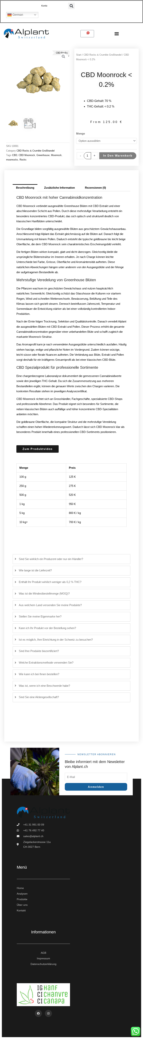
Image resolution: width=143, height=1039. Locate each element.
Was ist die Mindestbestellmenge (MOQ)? (44, 593)
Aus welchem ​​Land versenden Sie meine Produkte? (50, 605)
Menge (80, 133)
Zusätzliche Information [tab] (59, 187)
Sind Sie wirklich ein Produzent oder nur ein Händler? (51, 559)
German (17, 14)
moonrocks (12, 159)
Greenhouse (43, 155)
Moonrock (56, 155)
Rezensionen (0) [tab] (95, 187)
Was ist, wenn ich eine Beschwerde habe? (44, 685)
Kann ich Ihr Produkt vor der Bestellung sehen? (47, 628)
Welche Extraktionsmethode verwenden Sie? (46, 662)
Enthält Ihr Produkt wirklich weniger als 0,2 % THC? (50, 582)
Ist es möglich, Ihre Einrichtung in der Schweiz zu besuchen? (56, 639)
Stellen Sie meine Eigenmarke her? (40, 616)
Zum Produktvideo (38, 448)
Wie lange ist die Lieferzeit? (35, 570)
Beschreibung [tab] (25, 187)
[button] (71, 6)
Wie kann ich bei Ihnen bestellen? (39, 674)
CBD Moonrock (27, 155)
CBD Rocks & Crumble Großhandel (36, 150)
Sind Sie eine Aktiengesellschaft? (39, 697)
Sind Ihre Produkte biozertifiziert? (39, 651)
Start (78, 54)
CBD (14, 155)
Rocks (23, 159)
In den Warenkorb (117, 155)
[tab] (71, 559)
